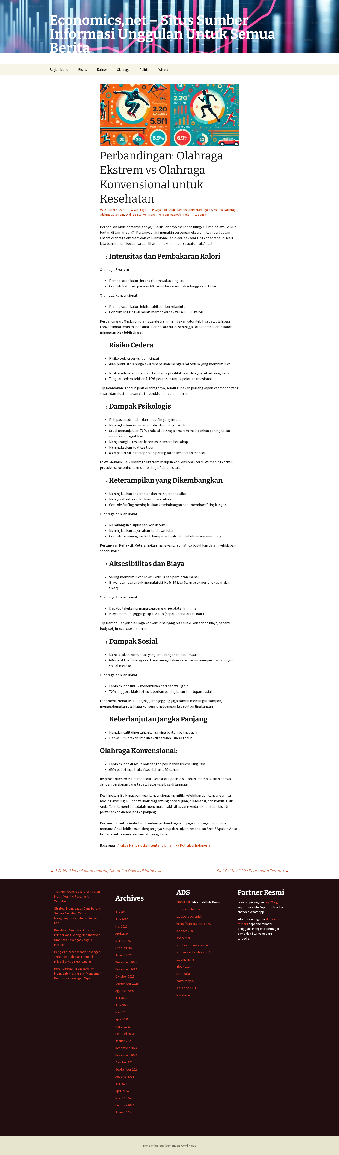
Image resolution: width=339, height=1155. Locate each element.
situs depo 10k (186, 988)
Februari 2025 (124, 1034)
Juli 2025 (121, 998)
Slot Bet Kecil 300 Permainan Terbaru (253, 871)
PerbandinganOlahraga (174, 214)
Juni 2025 (121, 1005)
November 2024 (126, 1055)
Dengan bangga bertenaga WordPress (169, 1145)
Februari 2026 (124, 948)
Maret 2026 (123, 941)
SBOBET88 (183, 902)
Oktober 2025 (124, 976)
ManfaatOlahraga (225, 210)
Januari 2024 (123, 1112)
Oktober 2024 (124, 1062)
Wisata (163, 69)
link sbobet (184, 995)
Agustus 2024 (124, 1076)
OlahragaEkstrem (112, 214)
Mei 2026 (121, 926)
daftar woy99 (185, 981)
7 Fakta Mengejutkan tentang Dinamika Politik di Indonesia (163, 845)
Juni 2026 (121, 919)
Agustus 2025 (124, 991)
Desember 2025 (126, 962)
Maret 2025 (123, 1026)
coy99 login (272, 902)
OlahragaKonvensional (140, 214)
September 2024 (126, 1069)
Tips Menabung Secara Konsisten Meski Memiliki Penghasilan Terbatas (77, 896)
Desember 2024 (126, 1048)
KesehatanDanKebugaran (194, 210)
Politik (144, 69)
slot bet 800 (184, 931)
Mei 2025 (121, 1012)
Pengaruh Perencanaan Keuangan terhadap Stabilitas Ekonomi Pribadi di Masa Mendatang (77, 956)
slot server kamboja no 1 (193, 952)
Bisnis (82, 69)
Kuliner (102, 69)
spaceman (183, 938)
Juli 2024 (121, 1084)
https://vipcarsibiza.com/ (193, 924)
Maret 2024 (123, 1098)
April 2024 (122, 1091)
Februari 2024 (124, 1105)
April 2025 (122, 1019)
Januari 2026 (123, 955)
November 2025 (126, 969)
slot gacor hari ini (188, 909)
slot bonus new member (193, 945)
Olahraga (123, 69)
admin (202, 214)
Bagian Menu (59, 69)
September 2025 (126, 983)
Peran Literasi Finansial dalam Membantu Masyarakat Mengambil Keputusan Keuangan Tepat (77, 973)
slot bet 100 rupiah (189, 916)
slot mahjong (185, 959)
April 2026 (122, 933)
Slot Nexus (183, 966)
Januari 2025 (123, 1041)
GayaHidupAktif (165, 210)
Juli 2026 (121, 912)
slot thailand (184, 974)
